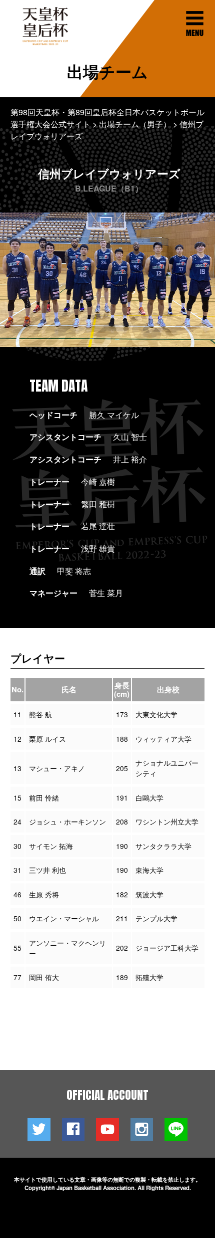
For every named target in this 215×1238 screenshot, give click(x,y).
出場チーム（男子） (135, 124)
